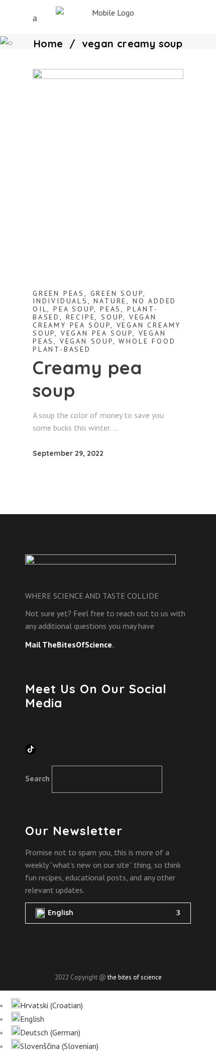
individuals (60, 300)
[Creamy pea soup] (108, 169)
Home (48, 43)
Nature (110, 300)
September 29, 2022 (68, 453)
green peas (58, 293)
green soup (116, 293)
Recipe (80, 316)
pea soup (73, 308)
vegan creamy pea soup (95, 321)
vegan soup (86, 341)
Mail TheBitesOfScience (68, 644)
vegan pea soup (97, 333)
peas (110, 308)
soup (112, 316)
